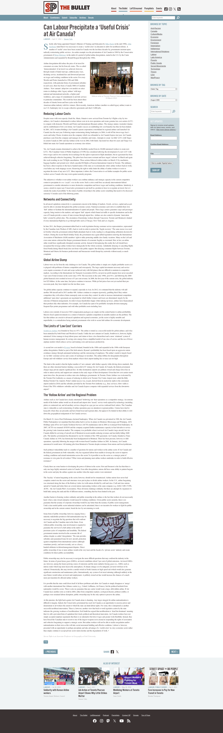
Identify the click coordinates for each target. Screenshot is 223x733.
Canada (154, 31)
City (155, 153)
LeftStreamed (136, 8)
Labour (47, 39)
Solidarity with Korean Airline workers (56, 691)
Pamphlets (149, 8)
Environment (156, 40)
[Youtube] (122, 721)
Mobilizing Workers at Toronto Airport (126, 691)
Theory (153, 72)
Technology (155, 69)
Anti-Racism (156, 28)
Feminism (155, 43)
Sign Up (155, 170)
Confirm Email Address (159, 144)
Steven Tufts (68, 39)
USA (153, 75)
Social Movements (158, 66)
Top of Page (145, 715)
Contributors (55, 17)
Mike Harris (109, 44)
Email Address (156, 135)
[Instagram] (170, 9)
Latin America (156, 57)
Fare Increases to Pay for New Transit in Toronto (161, 691)
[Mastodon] (108, 721)
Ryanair (67, 347)
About (113, 8)
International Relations (160, 52)
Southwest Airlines (50, 330)
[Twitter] (174, 9)
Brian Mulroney (60, 55)
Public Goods (156, 63)
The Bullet (123, 8)
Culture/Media (156, 34)
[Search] (178, 17)
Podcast (106, 715)
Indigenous (155, 49)
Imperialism (155, 46)
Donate (91, 17)
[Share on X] (117, 652)
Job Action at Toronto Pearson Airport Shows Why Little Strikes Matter (92, 693)
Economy (154, 37)
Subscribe (73, 17)
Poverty (154, 60)
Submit (64, 17)
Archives (82, 17)
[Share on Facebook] (112, 652)
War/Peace (155, 78)
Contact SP (126, 715)
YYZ (45, 642)
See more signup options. (166, 130)
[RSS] (179, 9)
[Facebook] (166, 9)
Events (159, 8)
